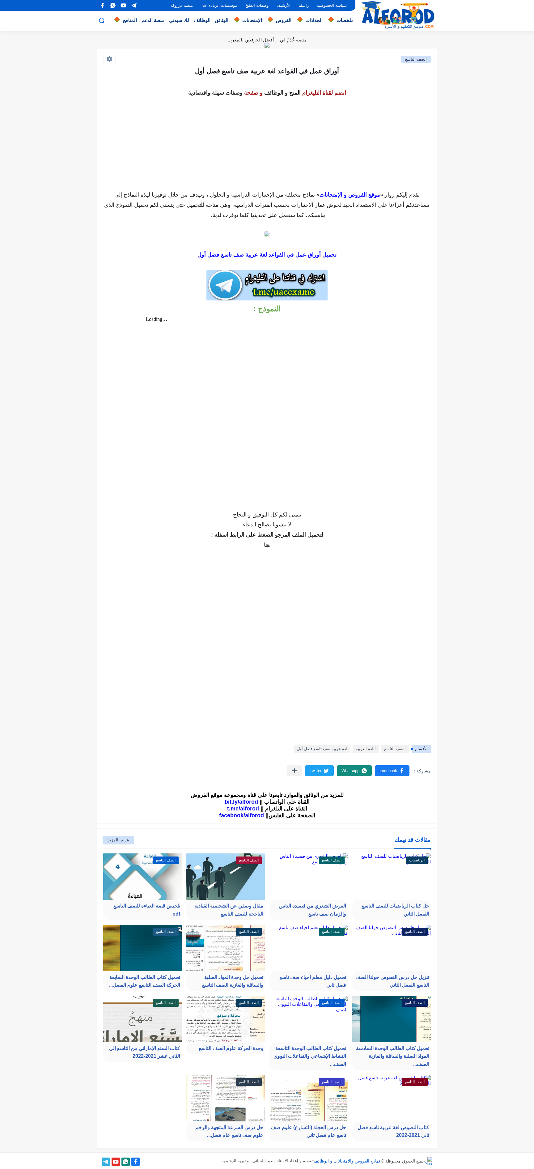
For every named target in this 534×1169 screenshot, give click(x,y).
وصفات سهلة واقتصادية (215, 93)
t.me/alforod (243, 809)
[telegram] (134, 5)
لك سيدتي (179, 20)
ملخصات (345, 20)
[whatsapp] (113, 5)
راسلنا (304, 5)
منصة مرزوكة (182, 5)
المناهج (130, 20)
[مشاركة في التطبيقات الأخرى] (294, 770)
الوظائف (202, 20)
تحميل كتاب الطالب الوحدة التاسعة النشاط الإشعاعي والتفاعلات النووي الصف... (309, 1056)
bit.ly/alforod (241, 802)
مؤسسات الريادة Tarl (219, 5)
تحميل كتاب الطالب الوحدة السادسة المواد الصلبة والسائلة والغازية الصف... (392, 1056)
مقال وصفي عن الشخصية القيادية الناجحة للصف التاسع (228, 909)
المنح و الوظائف (282, 93)
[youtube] (123, 5)
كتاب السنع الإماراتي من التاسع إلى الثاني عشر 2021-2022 (144, 1052)
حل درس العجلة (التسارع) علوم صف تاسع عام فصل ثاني (308, 1131)
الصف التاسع (416, 59)
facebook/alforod (241, 815)
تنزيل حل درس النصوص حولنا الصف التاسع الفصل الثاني (392, 981)
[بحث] (101, 20)
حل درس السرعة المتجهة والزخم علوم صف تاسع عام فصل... (229, 1131)
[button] (392, 770)
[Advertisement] (267, 141)
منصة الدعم (153, 20)
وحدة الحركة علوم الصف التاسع (231, 1048)
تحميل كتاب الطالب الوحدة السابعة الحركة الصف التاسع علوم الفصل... (144, 981)
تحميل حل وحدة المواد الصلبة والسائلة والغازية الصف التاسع (232, 981)
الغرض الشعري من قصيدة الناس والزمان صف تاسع (312, 909)
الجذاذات (314, 20)
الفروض (283, 20)
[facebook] (102, 5)
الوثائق (221, 20)
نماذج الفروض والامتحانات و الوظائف (347, 1160)
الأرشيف (283, 5)
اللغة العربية (366, 748)
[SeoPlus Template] (428, 1161)
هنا (267, 545)
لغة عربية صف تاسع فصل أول (322, 748)
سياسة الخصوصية (332, 5)
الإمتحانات (252, 20)
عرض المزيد (118, 840)
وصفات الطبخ (257, 5)
